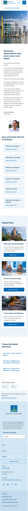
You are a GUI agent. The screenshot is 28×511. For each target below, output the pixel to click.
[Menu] (19, 2)
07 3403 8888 (5, 468)
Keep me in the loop (10, 398)
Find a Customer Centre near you (11, 480)
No (15, 386)
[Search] (24, 2)
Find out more (10, 149)
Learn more (12, 255)
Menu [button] (3, 445)
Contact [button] (4, 456)
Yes (6, 386)
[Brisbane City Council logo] (8, 2)
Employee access (7, 496)
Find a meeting (12, 289)
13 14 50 (4, 474)
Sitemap (4, 494)
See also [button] (4, 451)
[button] (14, 35)
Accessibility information (9, 499)
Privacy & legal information (10, 502)
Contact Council (14, 461)
